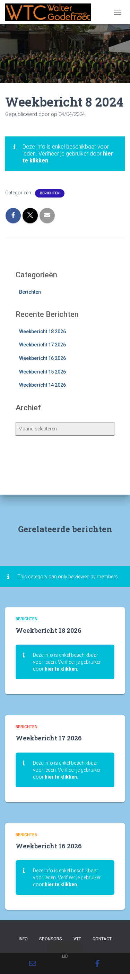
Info (23, 939)
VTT (77, 939)
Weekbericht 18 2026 (42, 331)
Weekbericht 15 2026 (42, 372)
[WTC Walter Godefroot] (50, 12)
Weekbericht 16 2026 (42, 358)
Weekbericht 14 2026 (42, 385)
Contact (102, 939)
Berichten (50, 193)
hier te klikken (61, 669)
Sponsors (50, 939)
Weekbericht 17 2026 (42, 344)
